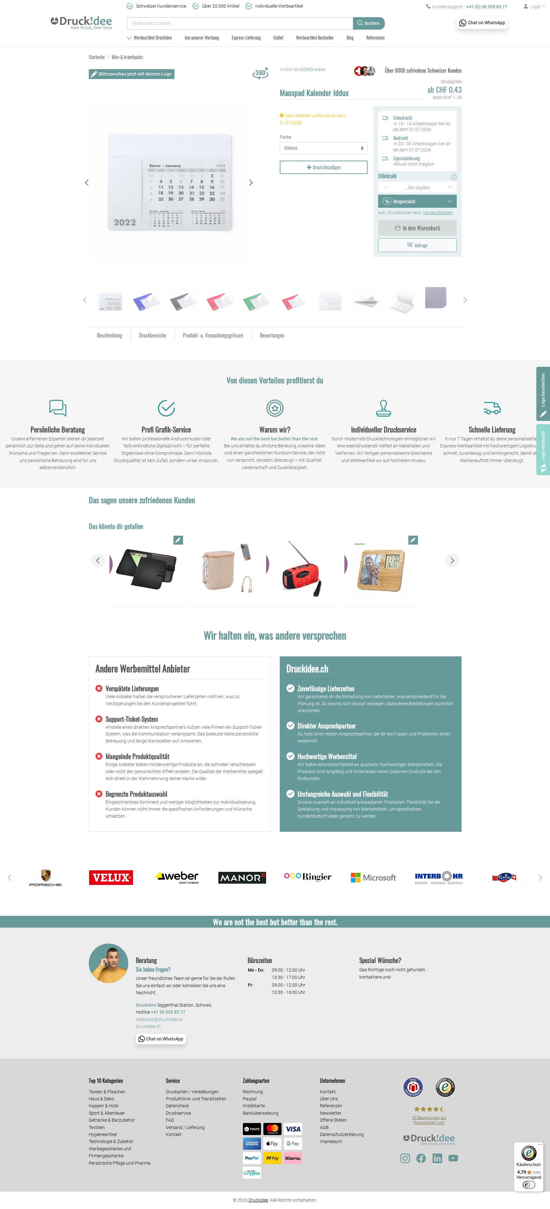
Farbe (285, 137)
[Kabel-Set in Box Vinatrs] (224, 569)
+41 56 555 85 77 (168, 1012)
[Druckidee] (81, 20)
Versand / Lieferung (185, 1127)
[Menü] (540, 1146)
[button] (86, 182)
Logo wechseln (543, 446)
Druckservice (178, 1113)
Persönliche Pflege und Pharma (120, 1163)
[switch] (529, 1185)
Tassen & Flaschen (107, 1091)
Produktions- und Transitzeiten (196, 1098)
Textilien (97, 1127)
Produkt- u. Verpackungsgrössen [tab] (213, 335)
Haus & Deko (101, 1098)
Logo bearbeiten (543, 390)
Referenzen (375, 37)
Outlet (278, 37)
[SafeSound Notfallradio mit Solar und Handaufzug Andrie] (303, 569)
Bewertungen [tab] (272, 335)
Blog (350, 37)
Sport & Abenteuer (107, 1113)
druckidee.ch (148, 1026)
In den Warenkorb (421, 228)
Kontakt (174, 1134)
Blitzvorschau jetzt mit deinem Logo (135, 73)
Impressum (331, 1141)
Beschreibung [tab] (109, 335)
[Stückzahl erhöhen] (449, 187)
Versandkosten (438, 212)
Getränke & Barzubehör (112, 1120)
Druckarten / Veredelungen (192, 1091)
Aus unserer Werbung (202, 37)
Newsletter (330, 1113)
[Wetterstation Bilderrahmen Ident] (381, 569)
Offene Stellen (333, 1120)
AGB (324, 1127)
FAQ (170, 1120)
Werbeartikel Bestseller (315, 37)
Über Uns (329, 1098)
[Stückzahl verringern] (385, 187)
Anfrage (421, 245)
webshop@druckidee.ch (159, 1019)
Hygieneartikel (103, 1134)
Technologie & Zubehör (111, 1141)
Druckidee (258, 1200)
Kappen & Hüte (103, 1105)
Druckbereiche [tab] (152, 335)
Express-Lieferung (246, 37)
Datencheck (177, 1105)
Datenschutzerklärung (342, 1134)
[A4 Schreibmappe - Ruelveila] (146, 569)
